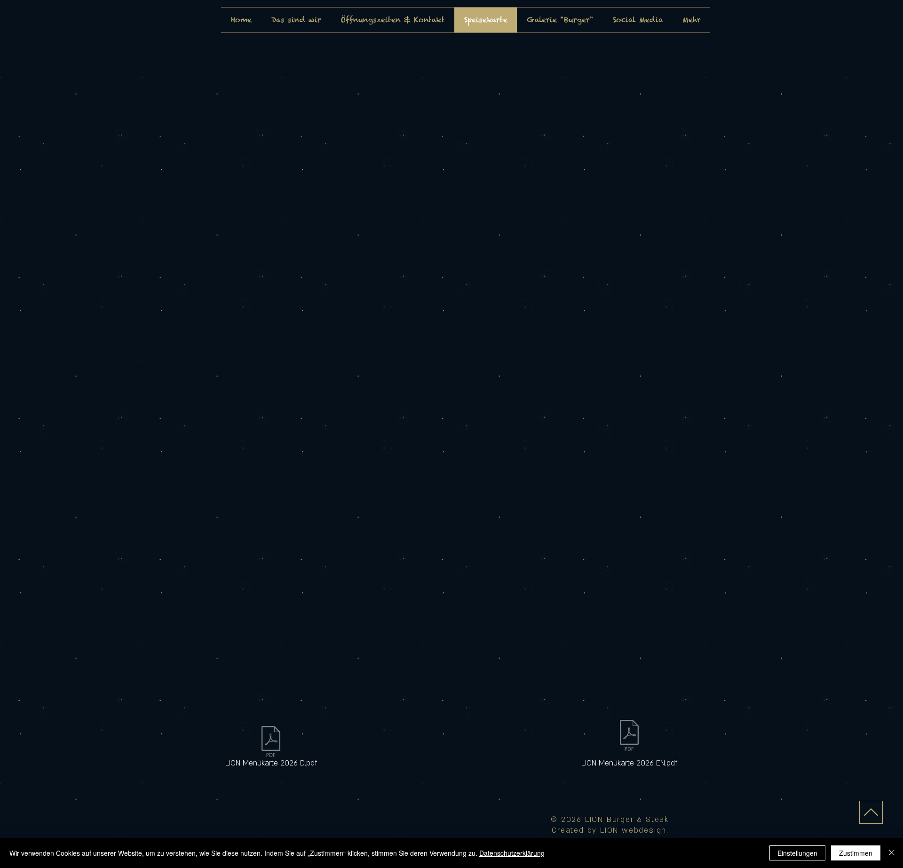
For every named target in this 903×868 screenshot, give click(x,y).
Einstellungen (797, 853)
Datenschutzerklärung (512, 853)
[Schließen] (891, 852)
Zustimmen (855, 853)
